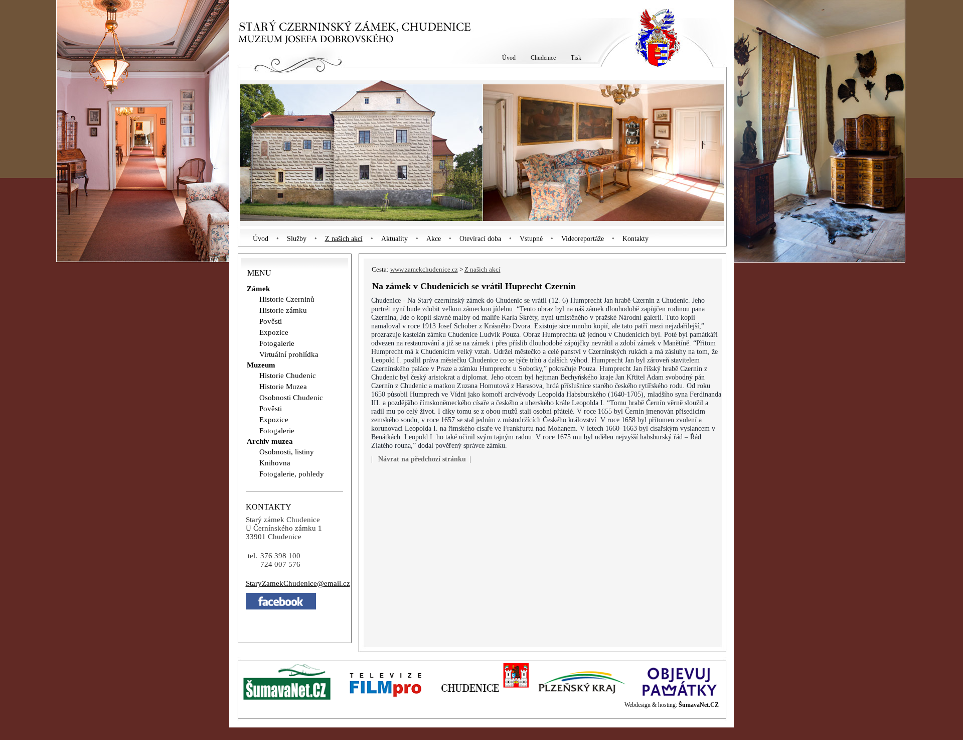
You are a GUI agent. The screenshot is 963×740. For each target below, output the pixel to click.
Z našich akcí (344, 238)
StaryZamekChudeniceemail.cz (298, 583)
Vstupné (531, 238)
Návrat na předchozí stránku (422, 459)
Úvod (260, 238)
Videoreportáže (582, 238)
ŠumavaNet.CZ (699, 704)
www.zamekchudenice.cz (424, 269)
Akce (433, 238)
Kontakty (635, 238)
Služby (296, 238)
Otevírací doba (480, 238)
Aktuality (394, 238)
